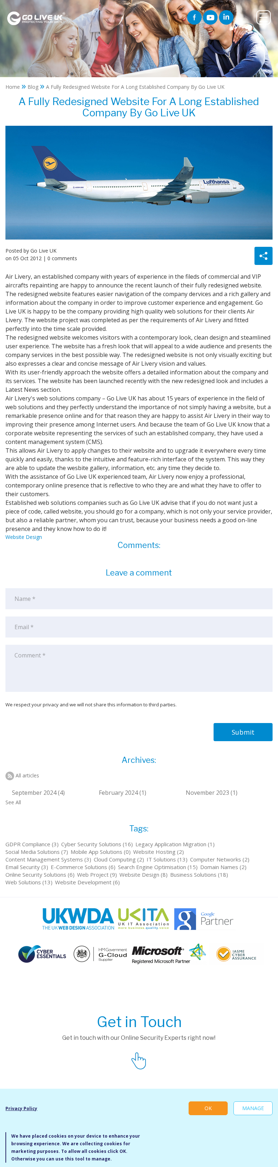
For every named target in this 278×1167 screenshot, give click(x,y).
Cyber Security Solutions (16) (97, 844)
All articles (27, 775)
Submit (243, 732)
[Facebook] (194, 17)
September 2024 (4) (38, 793)
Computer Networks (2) (219, 859)
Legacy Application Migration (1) (175, 844)
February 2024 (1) (122, 793)
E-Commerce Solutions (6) (83, 867)
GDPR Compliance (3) (32, 844)
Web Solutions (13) (28, 882)
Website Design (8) (143, 874)
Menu (263, 17)
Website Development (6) (87, 882)
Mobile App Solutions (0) (101, 851)
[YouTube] (210, 17)
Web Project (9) (97, 874)
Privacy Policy (21, 1108)
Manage (253, 1108)
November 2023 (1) (211, 793)
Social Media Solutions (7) (36, 851)
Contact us (139, 1060)
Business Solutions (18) (199, 874)
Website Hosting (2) (158, 851)
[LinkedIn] (226, 17)
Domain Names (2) (223, 867)
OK (208, 1108)
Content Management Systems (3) (48, 859)
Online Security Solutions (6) (40, 874)
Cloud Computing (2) (119, 859)
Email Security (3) (26, 867)
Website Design (23, 536)
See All (13, 802)
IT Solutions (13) (167, 859)
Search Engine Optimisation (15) (158, 867)
